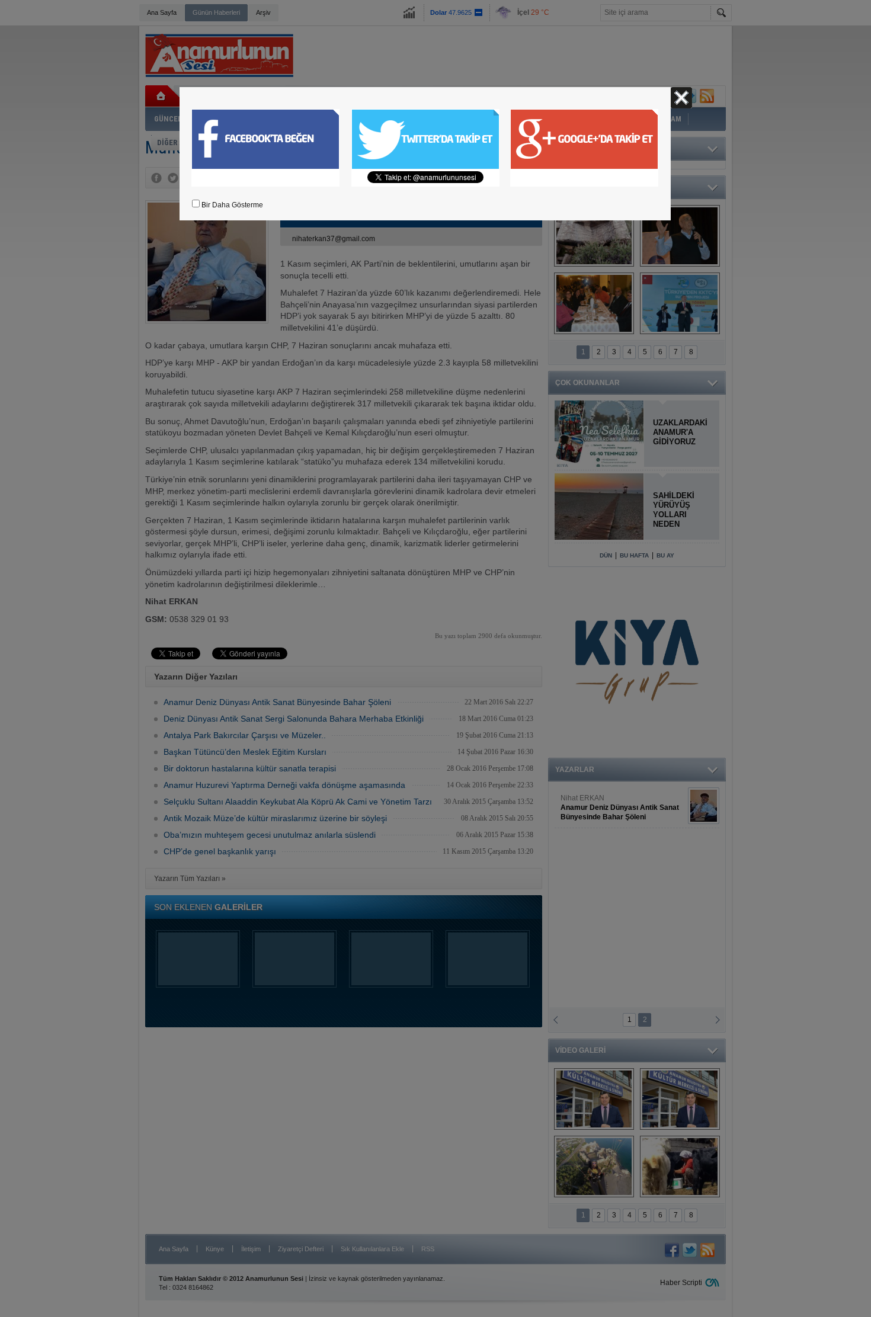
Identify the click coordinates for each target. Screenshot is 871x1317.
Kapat (681, 97)
